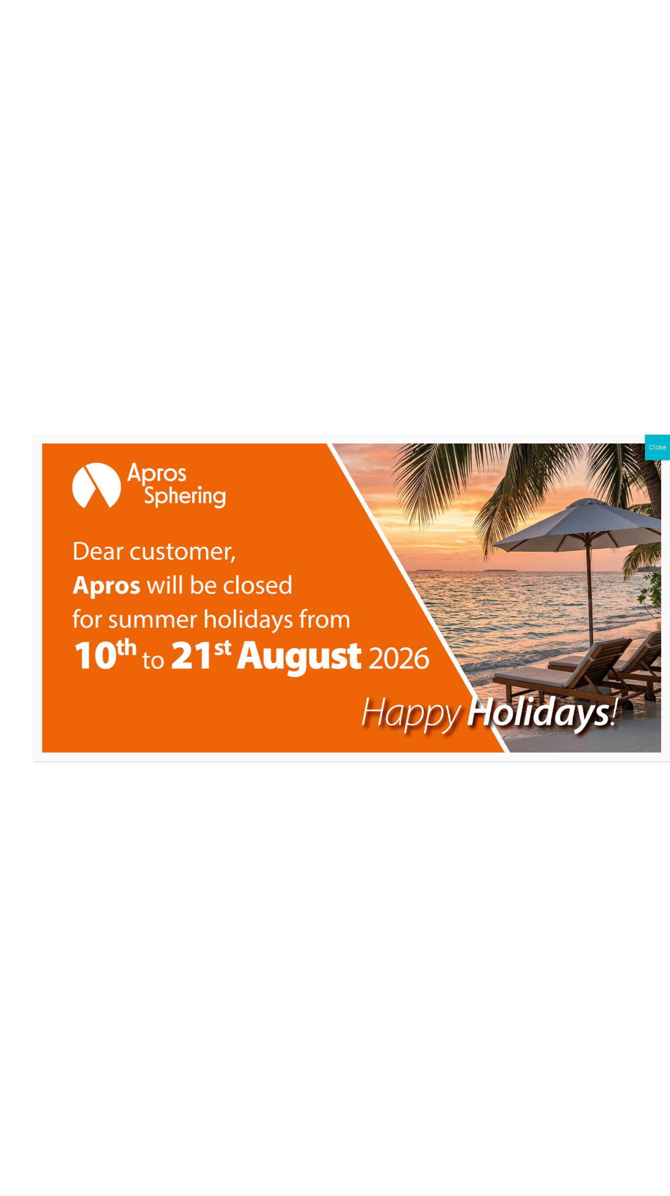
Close (657, 447)
